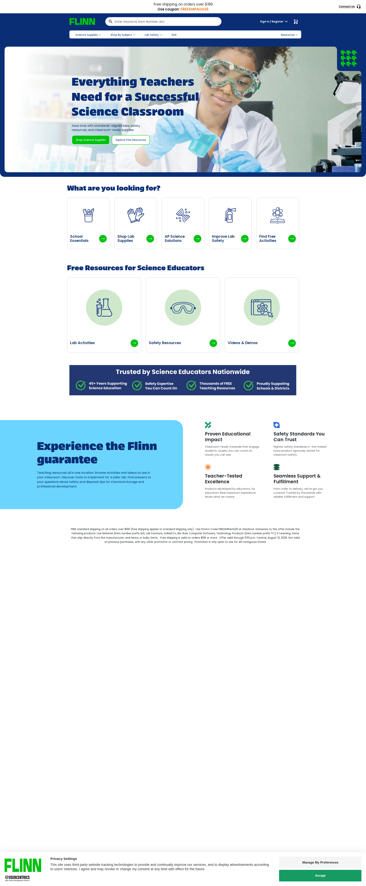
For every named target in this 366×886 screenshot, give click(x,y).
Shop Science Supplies (91, 140)
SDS (174, 35)
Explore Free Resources (131, 140)
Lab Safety (152, 35)
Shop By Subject (121, 35)
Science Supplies (86, 35)
